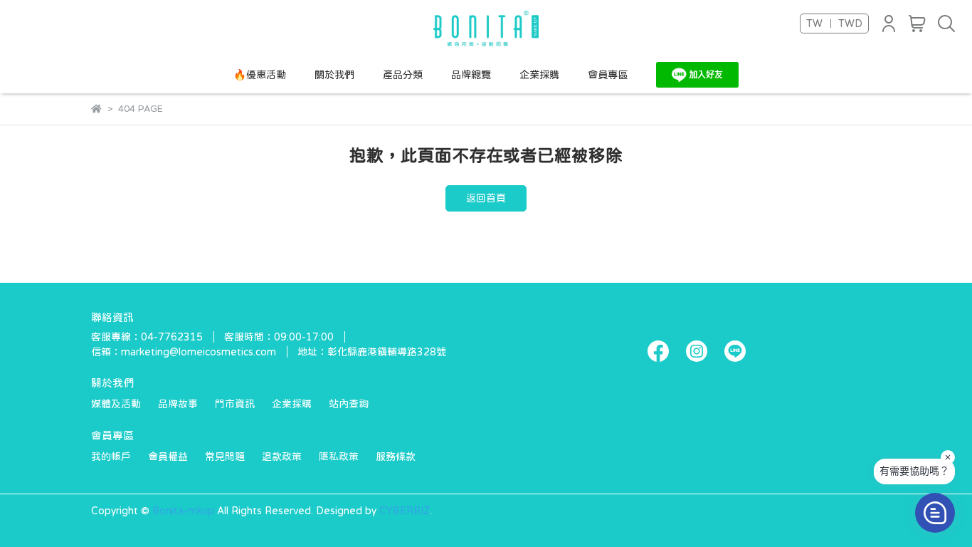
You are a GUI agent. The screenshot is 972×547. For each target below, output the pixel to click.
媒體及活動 (116, 404)
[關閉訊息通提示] (948, 457)
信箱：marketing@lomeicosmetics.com (183, 352)
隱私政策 (339, 456)
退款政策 (282, 456)
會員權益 (168, 456)
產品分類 (403, 74)
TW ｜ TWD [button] (834, 23)
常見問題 (225, 456)
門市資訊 (235, 404)
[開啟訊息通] (935, 513)
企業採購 (539, 74)
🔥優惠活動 (259, 74)
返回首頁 (486, 198)
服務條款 (396, 456)
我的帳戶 (111, 456)
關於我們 (334, 74)
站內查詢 (349, 404)
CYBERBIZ (404, 510)
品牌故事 (178, 404)
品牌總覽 (471, 74)
